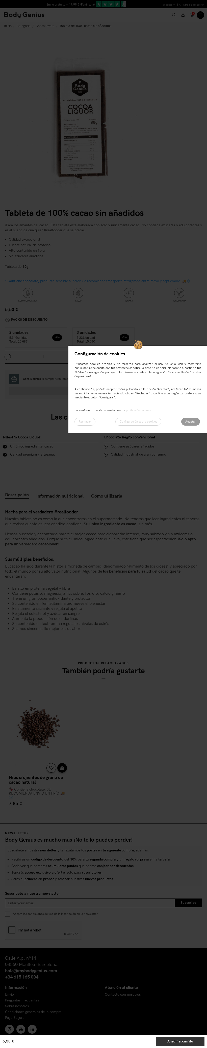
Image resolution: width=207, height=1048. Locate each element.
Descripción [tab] (17, 495)
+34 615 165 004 (21, 977)
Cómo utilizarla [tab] (106, 496)
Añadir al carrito (180, 1041)
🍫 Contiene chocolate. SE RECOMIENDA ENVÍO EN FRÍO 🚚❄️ (37, 793)
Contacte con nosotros (123, 995)
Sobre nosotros (17, 1006)
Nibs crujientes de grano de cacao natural (36, 780)
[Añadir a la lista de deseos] (51, 768)
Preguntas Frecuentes (22, 1000)
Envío (9, 995)
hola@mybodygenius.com (31, 971)
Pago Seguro (14, 1018)
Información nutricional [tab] (60, 496)
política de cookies (138, 410)
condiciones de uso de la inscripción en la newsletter (63, 914)
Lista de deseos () (193, 4)
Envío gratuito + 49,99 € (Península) (70, 5)
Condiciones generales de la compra (33, 1012)
